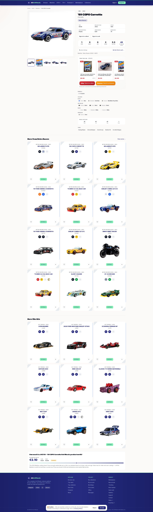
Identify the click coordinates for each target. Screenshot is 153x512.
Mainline (52, 2)
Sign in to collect (84, 36)
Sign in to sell (96, 36)
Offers (89, 490)
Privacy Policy (78, 508)
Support (111, 495)
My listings (91, 485)
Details (43, 179)
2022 (33, 8)
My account (91, 482)
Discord (47, 487)
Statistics (111, 492)
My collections (92, 480)
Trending (111, 485)
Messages (91, 492)
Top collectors (72, 485)
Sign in (115, 2)
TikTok (37, 487)
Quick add (111, 490)
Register (121, 2)
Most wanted (112, 487)
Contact (111, 497)
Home (28, 8)
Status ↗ (111, 500)
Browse (45, 2)
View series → (122, 139)
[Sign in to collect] (55, 179)
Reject (94, 507)
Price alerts (91, 487)
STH (58, 2)
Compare (70, 490)
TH (63, 2)
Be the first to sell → (118, 50)
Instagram (30, 487)
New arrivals (112, 482)
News (69, 492)
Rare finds (70, 487)
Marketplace (79, 2)
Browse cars (71, 480)
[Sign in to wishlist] (31, 179)
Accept (102, 507)
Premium (69, 2)
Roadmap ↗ (112, 502)
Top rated (70, 482)
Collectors (88, 2)
